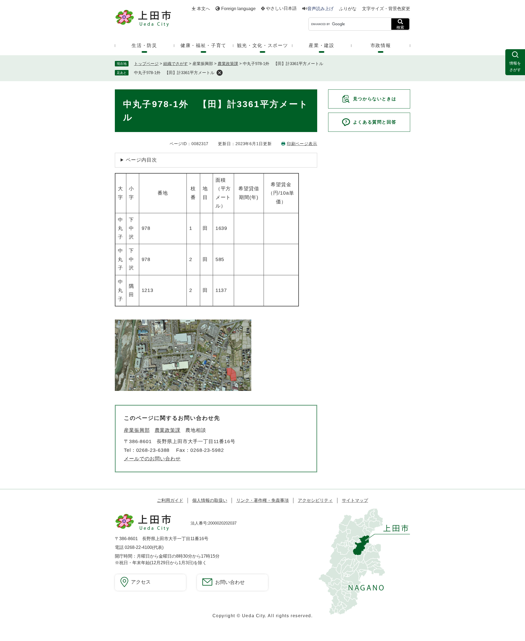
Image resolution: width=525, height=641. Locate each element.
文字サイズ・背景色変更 (386, 8)
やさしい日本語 (281, 8)
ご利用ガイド (170, 500)
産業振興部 (137, 430)
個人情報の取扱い (209, 500)
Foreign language (238, 8)
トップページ (146, 63)
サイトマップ (355, 500)
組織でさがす (175, 63)
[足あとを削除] (220, 73)
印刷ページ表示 (302, 143)
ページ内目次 (141, 160)
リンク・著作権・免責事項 (262, 500)
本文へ (203, 8)
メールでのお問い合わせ (152, 458)
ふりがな (348, 9)
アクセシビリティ (315, 500)
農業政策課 (228, 63)
